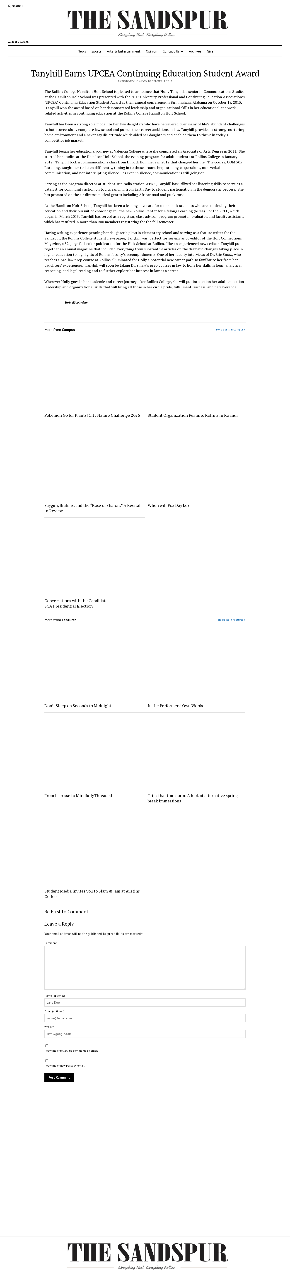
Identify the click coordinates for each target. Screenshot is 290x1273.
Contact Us (171, 51)
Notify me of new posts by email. (64, 1065)
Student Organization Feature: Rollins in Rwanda (193, 415)
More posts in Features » (230, 619)
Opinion (151, 51)
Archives (195, 51)
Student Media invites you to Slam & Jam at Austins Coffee (92, 893)
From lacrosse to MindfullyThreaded (78, 795)
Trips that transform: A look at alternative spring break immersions (193, 798)
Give (210, 51)
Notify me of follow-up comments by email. (71, 1050)
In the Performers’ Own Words (175, 705)
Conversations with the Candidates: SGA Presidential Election (77, 603)
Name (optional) (54, 995)
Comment (50, 943)
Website (49, 1027)
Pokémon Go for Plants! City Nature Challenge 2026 (92, 415)
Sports (97, 51)
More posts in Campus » (231, 329)
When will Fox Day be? (168, 505)
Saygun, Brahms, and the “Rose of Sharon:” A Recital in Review (92, 507)
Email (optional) (54, 1011)
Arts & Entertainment (123, 51)
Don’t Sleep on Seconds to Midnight (77, 705)
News (81, 51)
